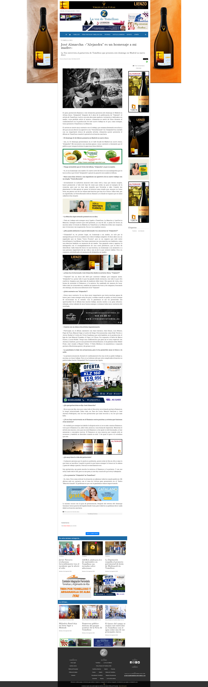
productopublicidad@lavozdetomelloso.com (134, 675)
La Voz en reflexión (108, 662)
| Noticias (99, 619)
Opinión (136, 34)
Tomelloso (76, 34)
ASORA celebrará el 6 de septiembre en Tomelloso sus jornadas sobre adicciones (92, 564)
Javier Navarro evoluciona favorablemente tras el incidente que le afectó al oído (69, 563)
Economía (94, 678)
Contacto (73, 675)
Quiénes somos (73, 665)
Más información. (123, 686)
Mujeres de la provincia (111, 675)
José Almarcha (141, 230)
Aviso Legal (73, 662)
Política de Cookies (73, 672)
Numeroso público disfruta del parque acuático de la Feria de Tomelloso (92, 626)
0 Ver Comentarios (139, 65)
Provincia (107, 34)
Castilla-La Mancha (118, 34)
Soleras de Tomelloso (110, 672)
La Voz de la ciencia (111, 678)
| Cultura (95, 513)
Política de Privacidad (73, 669)
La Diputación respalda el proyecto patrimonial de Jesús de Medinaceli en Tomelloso (114, 563)
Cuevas (94, 672)
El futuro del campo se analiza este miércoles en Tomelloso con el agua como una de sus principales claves (115, 627)
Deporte (129, 34)
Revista (102, 678)
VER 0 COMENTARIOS (92, 533)
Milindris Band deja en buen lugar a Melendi (68, 625)
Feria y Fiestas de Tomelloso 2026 (92, 34)
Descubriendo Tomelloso (97, 675)
